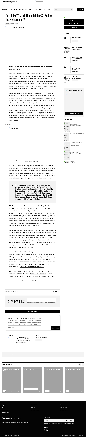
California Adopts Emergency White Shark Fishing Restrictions (77, 68)
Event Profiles (22, 342)
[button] (74, 9)
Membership (16, 435)
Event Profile (35, 389)
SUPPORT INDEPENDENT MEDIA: (25, 323)
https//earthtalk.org (18, 276)
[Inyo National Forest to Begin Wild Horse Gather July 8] (67, 79)
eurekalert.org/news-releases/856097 (32, 267)
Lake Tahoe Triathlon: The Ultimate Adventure (76, 123)
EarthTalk (7, 23)
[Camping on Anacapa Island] (67, 50)
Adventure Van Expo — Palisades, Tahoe (75, 151)
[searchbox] (62, 9)
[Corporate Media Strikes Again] (46, 340)
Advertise (33, 407)
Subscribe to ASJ (35, 410)
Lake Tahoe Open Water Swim (77, 133)
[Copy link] (58, 291)
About (3, 407)
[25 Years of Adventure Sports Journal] (67, 40)
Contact (11, 435)
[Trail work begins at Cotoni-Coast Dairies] (11, 380)
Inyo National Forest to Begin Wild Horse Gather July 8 (77, 77)
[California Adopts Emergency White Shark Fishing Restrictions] (67, 69)
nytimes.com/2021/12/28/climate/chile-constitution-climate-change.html (32, 254)
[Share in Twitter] (53, 291)
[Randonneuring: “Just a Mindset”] (74, 380)
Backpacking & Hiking (76, 49)
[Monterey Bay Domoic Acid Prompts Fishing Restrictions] (67, 60)
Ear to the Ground (27, 389)
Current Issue (5, 410)
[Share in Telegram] (56, 291)
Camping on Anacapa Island (77, 47)
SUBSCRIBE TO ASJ (74, 23)
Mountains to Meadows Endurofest (76, 143)
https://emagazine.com (38, 274)
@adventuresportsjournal (75, 90)
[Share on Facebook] (50, 291)
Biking (17, 342)
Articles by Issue (5, 412)
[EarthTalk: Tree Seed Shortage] (53, 380)
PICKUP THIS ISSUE (74, 20)
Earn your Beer (63, 407)
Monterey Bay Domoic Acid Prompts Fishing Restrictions (77, 58)
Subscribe (55, 328)
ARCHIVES (74, 27)
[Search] (72, 9)
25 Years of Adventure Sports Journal (77, 38)
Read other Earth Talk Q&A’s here (32, 281)
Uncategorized (39, 340)
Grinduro (72, 161)
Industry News (75, 40)
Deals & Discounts (64, 410)
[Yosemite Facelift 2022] (32, 380)
